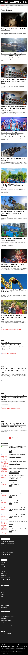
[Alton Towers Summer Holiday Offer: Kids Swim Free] (4, 531)
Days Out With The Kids (6, 579)
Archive (2, 588)
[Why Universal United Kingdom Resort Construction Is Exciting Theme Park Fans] (14, 360)
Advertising (3, 601)
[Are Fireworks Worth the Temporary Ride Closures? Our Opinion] (14, 256)
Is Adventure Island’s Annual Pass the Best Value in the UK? (13, 291)
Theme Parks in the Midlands (7, 550)
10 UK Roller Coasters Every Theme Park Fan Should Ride (17, 483)
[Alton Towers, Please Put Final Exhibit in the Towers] (14, 20)
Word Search (3, 575)
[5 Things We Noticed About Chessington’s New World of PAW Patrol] (14, 175)
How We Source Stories (6, 620)
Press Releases (4, 607)
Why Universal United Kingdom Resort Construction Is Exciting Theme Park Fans (14, 370)
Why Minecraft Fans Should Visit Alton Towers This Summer (13, 239)
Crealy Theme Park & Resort (14, 464)
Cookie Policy (3, 635)
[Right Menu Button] (26, 2)
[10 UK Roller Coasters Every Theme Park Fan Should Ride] (4, 485)
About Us (3, 614)
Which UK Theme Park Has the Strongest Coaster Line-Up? (11, 344)
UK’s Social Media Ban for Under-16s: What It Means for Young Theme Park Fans (13, 317)
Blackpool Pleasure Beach (14, 473)
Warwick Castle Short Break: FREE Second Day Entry (17, 501)
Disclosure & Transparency (6, 625)
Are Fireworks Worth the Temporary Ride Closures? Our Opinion (13, 265)
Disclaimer (3, 638)
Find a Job (3, 562)
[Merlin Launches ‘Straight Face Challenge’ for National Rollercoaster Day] (4, 477)
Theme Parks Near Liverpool (7, 552)
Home (2, 7)
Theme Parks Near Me (5, 554)
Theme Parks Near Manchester (7, 541)
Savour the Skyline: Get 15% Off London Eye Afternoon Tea (17, 515)
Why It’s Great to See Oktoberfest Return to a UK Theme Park (12, 134)
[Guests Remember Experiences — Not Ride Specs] (14, 150)
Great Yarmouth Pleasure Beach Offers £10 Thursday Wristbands (17, 455)
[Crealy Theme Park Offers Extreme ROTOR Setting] (4, 466)
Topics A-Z (3, 598)
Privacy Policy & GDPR (6, 633)
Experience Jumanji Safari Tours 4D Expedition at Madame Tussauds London (18, 523)
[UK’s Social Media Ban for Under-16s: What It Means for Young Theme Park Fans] (14, 307)
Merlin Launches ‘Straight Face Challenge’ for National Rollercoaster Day (16, 477)
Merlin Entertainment (13, 480)
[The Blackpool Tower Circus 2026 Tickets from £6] (4, 496)
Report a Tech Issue (5, 605)
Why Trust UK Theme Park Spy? (7, 616)
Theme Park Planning (5, 577)
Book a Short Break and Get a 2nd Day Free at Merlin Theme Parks (17, 508)
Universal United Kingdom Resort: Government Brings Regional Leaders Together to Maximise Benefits (17, 448)
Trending (2, 594)
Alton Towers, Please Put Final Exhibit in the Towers (13, 29)
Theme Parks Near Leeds (6, 547)
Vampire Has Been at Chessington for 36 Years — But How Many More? (13, 55)
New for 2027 (3, 569)
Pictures (2, 564)
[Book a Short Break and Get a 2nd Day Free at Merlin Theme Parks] (4, 510)
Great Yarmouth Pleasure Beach (15, 457)
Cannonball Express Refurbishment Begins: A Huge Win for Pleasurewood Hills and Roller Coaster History (13, 425)
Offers (10, 497)
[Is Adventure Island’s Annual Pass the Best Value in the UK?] (14, 281)
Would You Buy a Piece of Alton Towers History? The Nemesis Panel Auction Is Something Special (14, 108)
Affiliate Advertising (5, 603)
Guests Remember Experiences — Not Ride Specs (13, 159)
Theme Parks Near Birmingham (7, 543)
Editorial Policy (4, 618)
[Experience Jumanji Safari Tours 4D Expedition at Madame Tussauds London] (4, 528)
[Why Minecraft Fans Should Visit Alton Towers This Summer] (14, 230)
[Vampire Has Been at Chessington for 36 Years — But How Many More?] (14, 45)
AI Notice (3, 627)
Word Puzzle (3, 571)
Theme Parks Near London (6, 545)
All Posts (3, 592)
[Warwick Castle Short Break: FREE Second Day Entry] (4, 503)
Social (2, 596)
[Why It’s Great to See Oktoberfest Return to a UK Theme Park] (14, 124)
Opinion (2, 26)
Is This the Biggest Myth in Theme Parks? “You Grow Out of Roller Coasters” (12, 213)
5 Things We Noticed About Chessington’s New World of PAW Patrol (12, 185)
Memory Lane (3, 566)
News (10, 451)
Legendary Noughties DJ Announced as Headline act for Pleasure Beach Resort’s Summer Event (18, 470)
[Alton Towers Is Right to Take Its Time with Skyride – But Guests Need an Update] (14, 387)
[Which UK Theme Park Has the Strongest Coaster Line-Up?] (14, 334)
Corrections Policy (4, 622)
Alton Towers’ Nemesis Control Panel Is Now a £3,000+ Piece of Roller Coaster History (14, 81)
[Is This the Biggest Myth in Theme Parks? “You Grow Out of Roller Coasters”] (14, 203)
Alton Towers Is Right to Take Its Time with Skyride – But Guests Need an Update (14, 397)
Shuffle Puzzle (4, 573)
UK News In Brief (4, 590)
